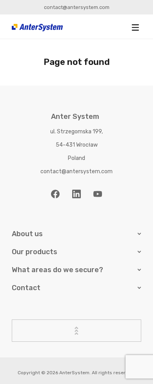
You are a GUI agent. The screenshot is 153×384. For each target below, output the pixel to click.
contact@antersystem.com (76, 7)
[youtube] (97, 194)
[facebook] (55, 194)
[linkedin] (76, 194)
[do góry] (76, 330)
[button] (135, 27)
